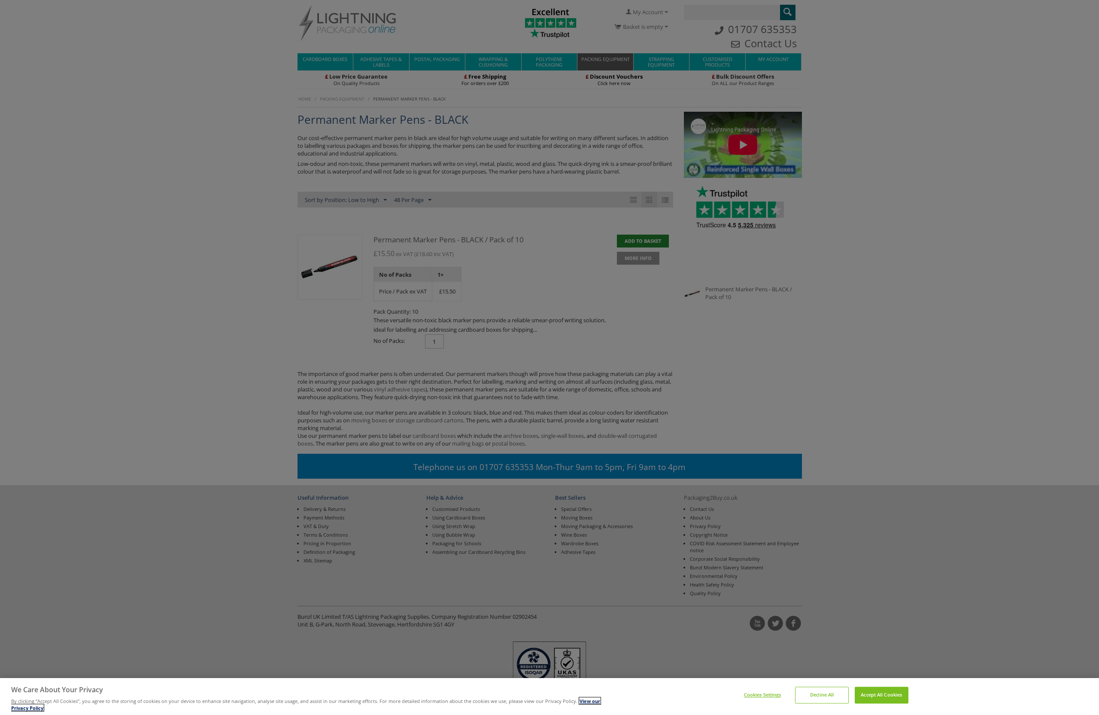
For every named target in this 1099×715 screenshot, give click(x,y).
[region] (549, 696)
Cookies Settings (762, 695)
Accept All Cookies (881, 695)
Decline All (822, 695)
